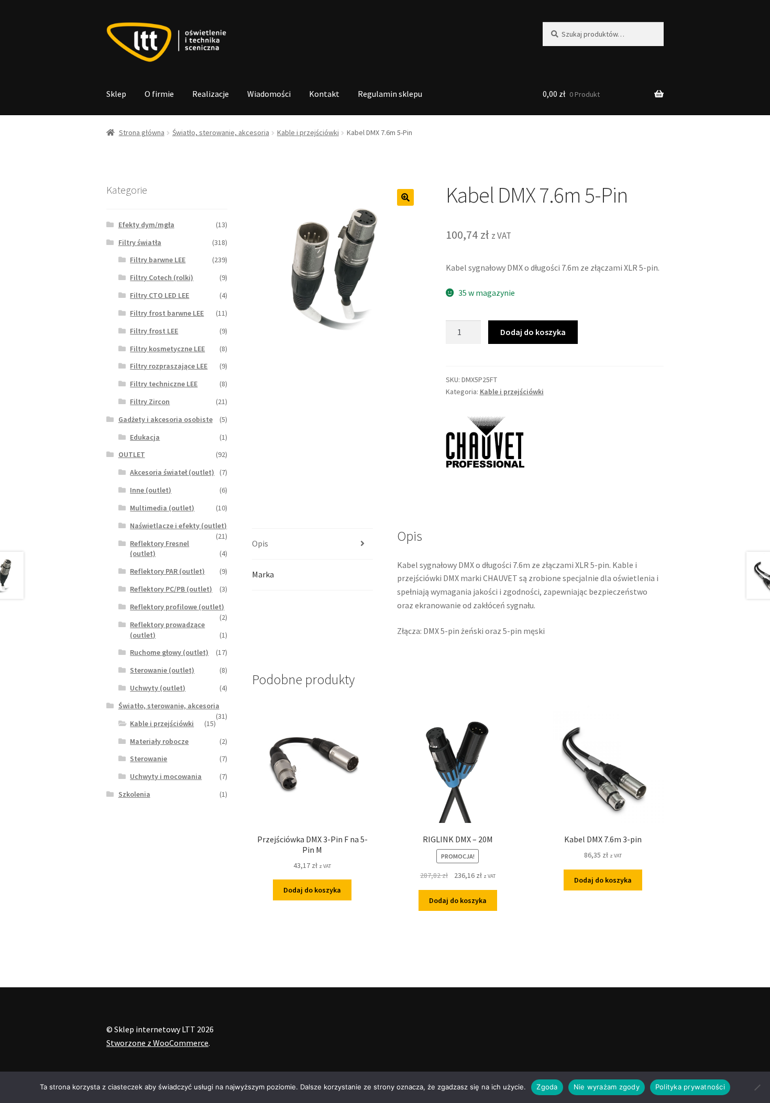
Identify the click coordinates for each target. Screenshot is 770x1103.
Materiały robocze (159, 741)
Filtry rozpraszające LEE (168, 366)
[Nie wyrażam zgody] (757, 1087)
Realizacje (210, 93)
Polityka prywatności (690, 1087)
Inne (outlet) (150, 490)
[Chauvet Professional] (485, 445)
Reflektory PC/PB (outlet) (171, 589)
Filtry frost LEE (154, 331)
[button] (405, 197)
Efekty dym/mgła (146, 224)
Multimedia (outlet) (162, 507)
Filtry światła (139, 242)
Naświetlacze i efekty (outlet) (178, 525)
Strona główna (141, 132)
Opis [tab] (260, 543)
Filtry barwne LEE (157, 259)
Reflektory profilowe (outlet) (177, 606)
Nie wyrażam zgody (607, 1087)
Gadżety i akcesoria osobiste (165, 419)
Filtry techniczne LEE (163, 383)
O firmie (159, 93)
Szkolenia (134, 794)
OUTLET (131, 454)
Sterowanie (148, 758)
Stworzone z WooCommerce (157, 1043)
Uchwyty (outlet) (157, 688)
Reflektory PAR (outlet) (167, 571)
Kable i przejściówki (308, 132)
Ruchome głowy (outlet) (169, 652)
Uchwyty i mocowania (166, 776)
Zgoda (546, 1087)
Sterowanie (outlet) (162, 670)
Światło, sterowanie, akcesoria (220, 132)
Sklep (116, 93)
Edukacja (145, 437)
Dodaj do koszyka (533, 332)
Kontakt (324, 93)
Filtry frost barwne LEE (167, 313)
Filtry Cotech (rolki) (161, 277)
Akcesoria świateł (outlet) (172, 472)
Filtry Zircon (150, 401)
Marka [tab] (263, 574)
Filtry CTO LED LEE (159, 295)
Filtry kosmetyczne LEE (167, 348)
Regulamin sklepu (390, 93)
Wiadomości (269, 93)
